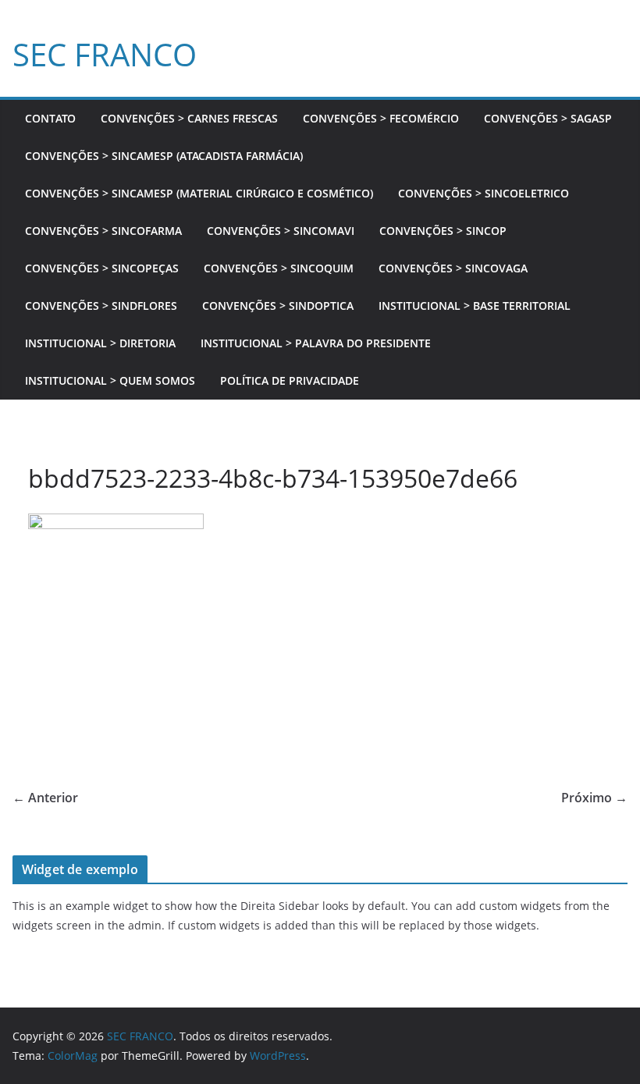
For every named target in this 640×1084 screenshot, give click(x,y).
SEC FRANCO (104, 54)
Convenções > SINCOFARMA (103, 230)
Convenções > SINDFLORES (101, 305)
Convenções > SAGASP (548, 118)
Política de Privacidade (289, 380)
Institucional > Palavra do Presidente (316, 343)
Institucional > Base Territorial (475, 305)
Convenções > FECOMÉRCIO (381, 118)
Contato (50, 118)
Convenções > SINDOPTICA (278, 305)
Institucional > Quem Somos (110, 380)
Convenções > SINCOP (443, 230)
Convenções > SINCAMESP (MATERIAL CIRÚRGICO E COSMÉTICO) (199, 193)
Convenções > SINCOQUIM (279, 268)
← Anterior (45, 797)
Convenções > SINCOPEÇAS (102, 268)
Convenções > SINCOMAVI (280, 230)
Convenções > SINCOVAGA (453, 268)
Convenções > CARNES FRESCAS (189, 118)
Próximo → (594, 797)
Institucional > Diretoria (100, 343)
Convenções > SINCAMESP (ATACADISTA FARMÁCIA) (164, 155)
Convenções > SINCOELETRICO (483, 193)
